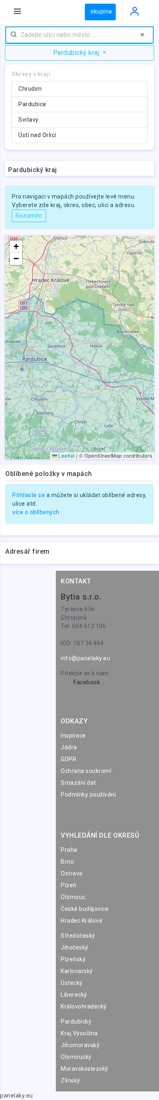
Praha (69, 850)
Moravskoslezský (84, 1068)
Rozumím (28, 215)
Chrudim (30, 88)
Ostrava (72, 873)
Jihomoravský (80, 1045)
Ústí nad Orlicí (37, 135)
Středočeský (78, 935)
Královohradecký (84, 1006)
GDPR (68, 759)
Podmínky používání (88, 794)
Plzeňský (73, 959)
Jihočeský (74, 947)
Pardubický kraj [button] (77, 53)
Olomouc (73, 897)
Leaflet (66, 455)
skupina (101, 11)
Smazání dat (78, 782)
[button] (16, 246)
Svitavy (28, 119)
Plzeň (69, 885)
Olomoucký (76, 1057)
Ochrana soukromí (86, 771)
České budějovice (84, 909)
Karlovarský (77, 971)
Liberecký (74, 994)
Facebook (86, 682)
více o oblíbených (36, 512)
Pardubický (76, 1021)
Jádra (69, 747)
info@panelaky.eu (85, 658)
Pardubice (32, 104)
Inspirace (73, 735)
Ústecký (72, 983)
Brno (67, 861)
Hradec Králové (81, 920)
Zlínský (70, 1080)
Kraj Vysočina (79, 1033)
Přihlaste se (28, 495)
